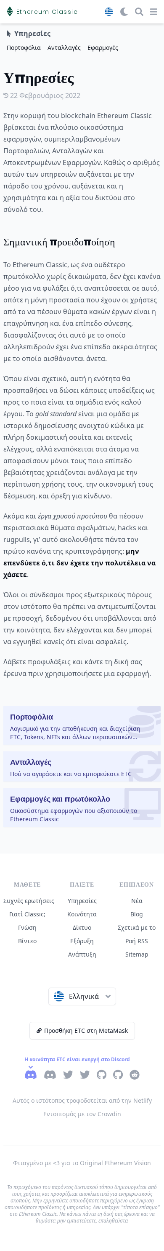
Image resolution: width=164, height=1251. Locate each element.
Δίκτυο (82, 927)
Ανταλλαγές (64, 48)
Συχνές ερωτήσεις (28, 901)
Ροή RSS (136, 941)
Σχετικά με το (137, 927)
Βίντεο (27, 941)
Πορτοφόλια (24, 48)
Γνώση (27, 927)
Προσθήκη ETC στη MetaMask (86, 1030)
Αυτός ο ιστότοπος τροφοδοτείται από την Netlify (82, 1100)
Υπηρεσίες (82, 901)
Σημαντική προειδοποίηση (59, 242)
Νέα (137, 901)
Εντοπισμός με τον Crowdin (82, 1114)
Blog (136, 914)
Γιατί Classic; (27, 914)
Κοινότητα (82, 914)
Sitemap (136, 954)
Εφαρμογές (102, 48)
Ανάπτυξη (82, 954)
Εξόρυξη (82, 941)
